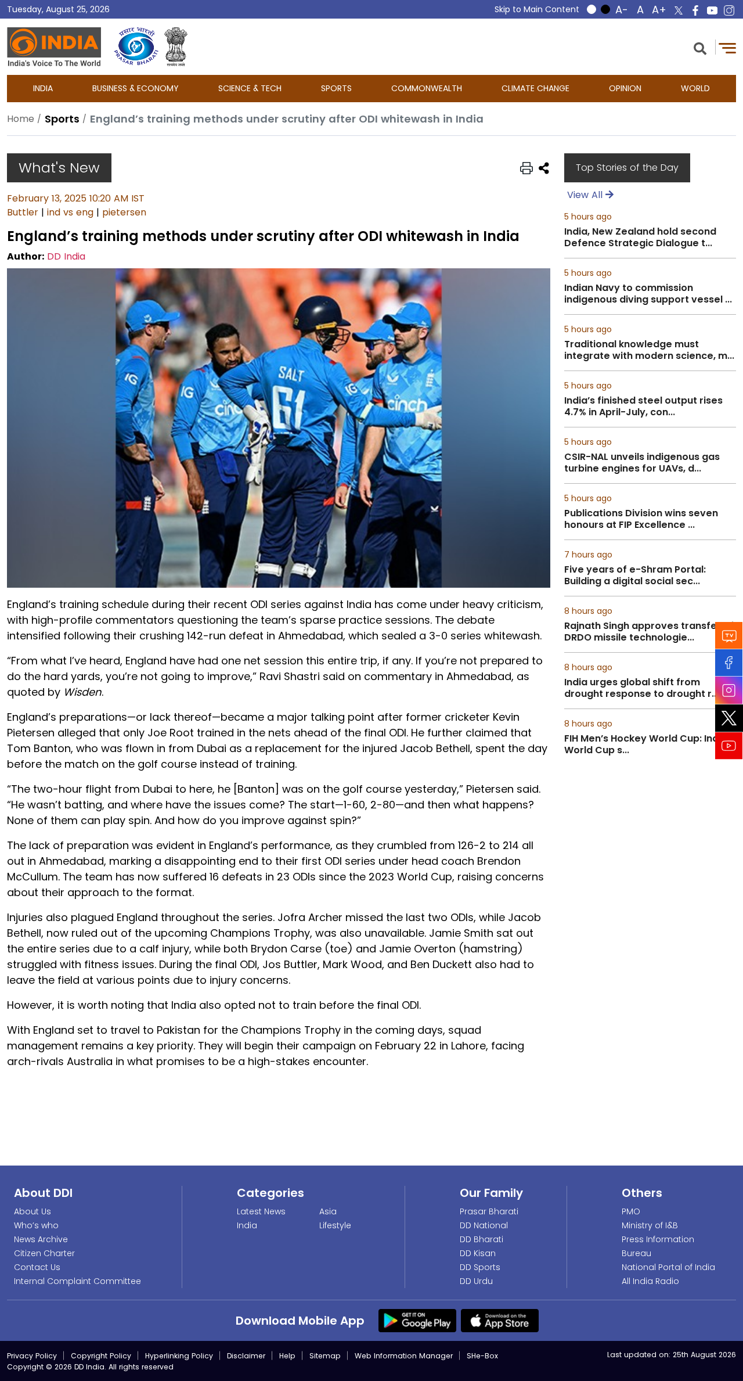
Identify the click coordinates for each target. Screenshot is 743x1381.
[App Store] (500, 1320)
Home (20, 118)
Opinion (625, 88)
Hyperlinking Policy (179, 1356)
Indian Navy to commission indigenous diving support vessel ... (648, 293)
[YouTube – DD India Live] (712, 10)
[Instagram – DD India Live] (729, 10)
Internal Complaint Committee (77, 1281)
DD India (66, 256)
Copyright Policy (101, 1356)
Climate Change (535, 88)
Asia (328, 1211)
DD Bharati (481, 1239)
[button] (700, 47)
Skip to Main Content (537, 9)
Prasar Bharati (489, 1211)
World (695, 88)
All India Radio (650, 1281)
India (43, 88)
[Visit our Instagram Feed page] (729, 690)
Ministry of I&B (650, 1225)
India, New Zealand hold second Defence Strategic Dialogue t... (640, 237)
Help (287, 1356)
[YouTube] (729, 746)
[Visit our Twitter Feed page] (729, 718)
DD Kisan (478, 1253)
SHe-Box (482, 1356)
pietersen (124, 212)
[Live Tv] (729, 635)
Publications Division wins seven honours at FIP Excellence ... (641, 519)
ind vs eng (70, 212)
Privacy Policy (32, 1356)
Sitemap (325, 1356)
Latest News (261, 1211)
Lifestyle (335, 1225)
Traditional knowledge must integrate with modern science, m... (649, 350)
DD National (484, 1225)
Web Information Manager (404, 1356)
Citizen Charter (44, 1253)
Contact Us (37, 1267)
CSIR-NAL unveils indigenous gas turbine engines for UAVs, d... (642, 462)
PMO (631, 1211)
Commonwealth (426, 88)
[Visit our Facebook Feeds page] (729, 663)
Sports (336, 88)
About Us (32, 1211)
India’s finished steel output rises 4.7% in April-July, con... (643, 406)
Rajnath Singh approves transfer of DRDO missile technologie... (649, 631)
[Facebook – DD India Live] (695, 10)
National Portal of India (668, 1267)
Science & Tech (250, 88)
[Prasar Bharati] (136, 46)
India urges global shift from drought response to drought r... (641, 688)
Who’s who (36, 1225)
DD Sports (480, 1267)
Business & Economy (135, 88)
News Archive (41, 1239)
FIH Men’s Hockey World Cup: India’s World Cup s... (649, 744)
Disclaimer (246, 1356)
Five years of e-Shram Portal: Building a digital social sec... (635, 575)
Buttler (22, 212)
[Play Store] (417, 1320)
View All (586, 195)
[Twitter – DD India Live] (679, 10)
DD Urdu (476, 1281)
